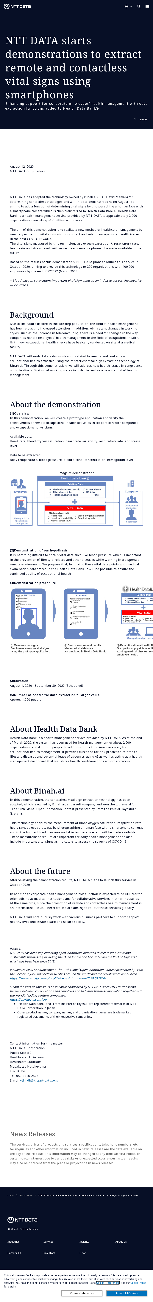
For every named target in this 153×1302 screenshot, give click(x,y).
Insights (84, 1241)
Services (48, 1241)
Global (24, 1229)
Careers (12, 1253)
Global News (25, 1195)
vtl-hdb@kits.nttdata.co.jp (39, 1080)
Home (10, 1195)
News (82, 1253)
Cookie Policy (138, 1282)
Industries (13, 1241)
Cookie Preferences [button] (108, 1282)
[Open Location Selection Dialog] (128, 6)
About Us (121, 1241)
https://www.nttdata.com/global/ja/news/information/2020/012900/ (58, 978)
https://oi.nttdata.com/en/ (28, 999)
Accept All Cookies (127, 1293)
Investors (49, 1253)
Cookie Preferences (82, 1293)
